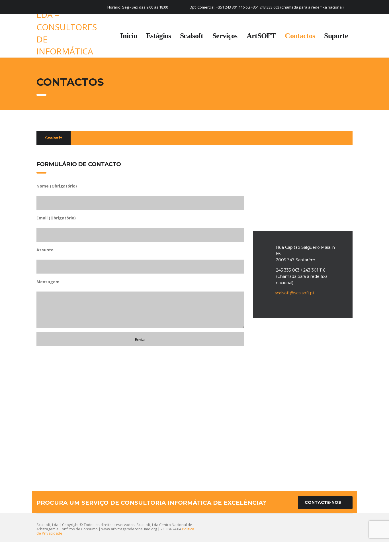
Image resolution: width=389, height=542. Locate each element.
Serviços (225, 36)
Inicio (128, 36)
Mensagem (48, 281)
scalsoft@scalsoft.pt (294, 293)
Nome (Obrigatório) (56, 186)
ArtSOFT (261, 36)
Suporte (336, 36)
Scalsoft (191, 36)
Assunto (45, 249)
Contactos (300, 36)
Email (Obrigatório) (56, 218)
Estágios (158, 36)
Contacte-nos (323, 502)
